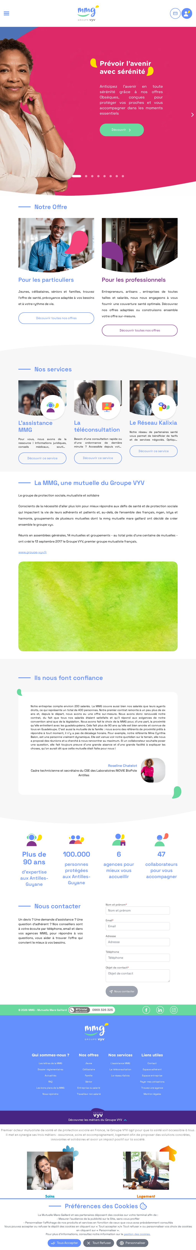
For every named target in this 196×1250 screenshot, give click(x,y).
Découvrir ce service (42, 458)
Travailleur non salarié (89, 1094)
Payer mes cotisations (152, 1081)
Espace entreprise (152, 1075)
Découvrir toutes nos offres (56, 318)
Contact (152, 1063)
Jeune (88, 1063)
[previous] (4, 114)
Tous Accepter (67, 1243)
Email (110, 920)
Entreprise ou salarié (88, 1087)
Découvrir (119, 130)
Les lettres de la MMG (50, 1063)
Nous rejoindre (50, 1094)
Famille (88, 1075)
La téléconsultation (120, 1069)
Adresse (111, 936)
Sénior (88, 1081)
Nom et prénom (116, 904)
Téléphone (112, 952)
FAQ (50, 1081)
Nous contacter (124, 991)
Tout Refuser (101, 1243)
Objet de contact (117, 967)
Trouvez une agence (152, 1087)
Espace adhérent (152, 1069)
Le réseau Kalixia (120, 1075)
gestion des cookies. (137, 1234)
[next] (192, 114)
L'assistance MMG (120, 1063)
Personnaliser (135, 1243)
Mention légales (152, 1094)
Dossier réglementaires (50, 1069)
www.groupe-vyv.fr (32, 552)
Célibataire (89, 1069)
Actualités (50, 1075)
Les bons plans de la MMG (50, 1087)
